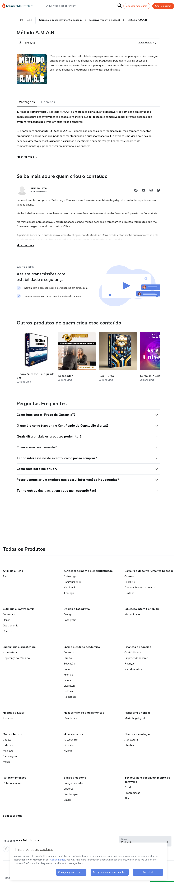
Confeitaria (9, 614)
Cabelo (7, 740)
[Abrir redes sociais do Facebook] (136, 191)
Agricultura (131, 740)
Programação (132, 793)
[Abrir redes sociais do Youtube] (143, 191)
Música (68, 751)
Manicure (8, 751)
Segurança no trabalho (16, 658)
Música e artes (73, 734)
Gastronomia (10, 625)
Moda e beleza (12, 734)
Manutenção (71, 718)
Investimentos (133, 669)
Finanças (129, 664)
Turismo (8, 718)
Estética (8, 745)
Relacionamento (12, 783)
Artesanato (71, 740)
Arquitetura (10, 652)
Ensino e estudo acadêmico (82, 647)
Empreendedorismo (136, 658)
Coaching (129, 582)
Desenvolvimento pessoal (140, 587)
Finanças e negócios (137, 647)
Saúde (67, 800)
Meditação (70, 587)
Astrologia (70, 576)
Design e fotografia (77, 609)
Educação (69, 664)
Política (68, 691)
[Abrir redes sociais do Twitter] (158, 191)
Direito (68, 658)
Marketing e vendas (137, 713)
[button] (85, 415)
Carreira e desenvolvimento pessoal (148, 571)
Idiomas (68, 675)
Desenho (69, 745)
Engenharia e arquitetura (19, 647)
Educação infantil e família (142, 609)
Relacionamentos (14, 778)
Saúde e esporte (75, 778)
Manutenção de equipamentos (84, 713)
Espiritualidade (73, 582)
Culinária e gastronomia (18, 609)
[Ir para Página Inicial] (19, 6)
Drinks (6, 620)
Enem (67, 669)
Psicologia (70, 697)
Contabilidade (132, 652)
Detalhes (48, 102)
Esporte (68, 789)
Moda (6, 762)
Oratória (129, 593)
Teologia (69, 593)
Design (68, 614)
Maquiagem (10, 756)
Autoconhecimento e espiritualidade (88, 571)
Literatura (70, 686)
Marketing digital (134, 718)
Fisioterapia (71, 794)
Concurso (69, 652)
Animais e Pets (13, 571)
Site (126, 798)
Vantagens (27, 102)
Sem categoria (12, 816)
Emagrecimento (73, 783)
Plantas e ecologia (137, 734)
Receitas (8, 631)
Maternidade (132, 614)
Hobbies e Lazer (13, 713)
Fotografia (70, 620)
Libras (67, 680)
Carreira (129, 576)
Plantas (129, 745)
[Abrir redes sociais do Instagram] (151, 191)
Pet (5, 576)
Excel (127, 787)
